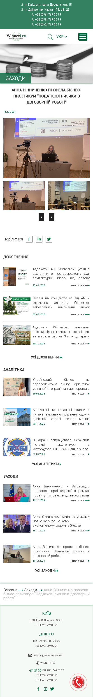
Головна (10, 590)
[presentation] (41, 217)
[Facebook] (40, 689)
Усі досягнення (45, 357)
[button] (50, 37)
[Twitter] (53, 689)
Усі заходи (45, 571)
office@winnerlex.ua (48, 655)
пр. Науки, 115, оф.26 (46, 641)
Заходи (30, 590)
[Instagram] (46, 689)
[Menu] (82, 37)
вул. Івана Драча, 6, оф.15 (46, 620)
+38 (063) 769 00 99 (48, 24)
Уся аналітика (45, 464)
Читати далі (78, 285)
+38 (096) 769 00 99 (48, 14)
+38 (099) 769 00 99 (48, 19)
